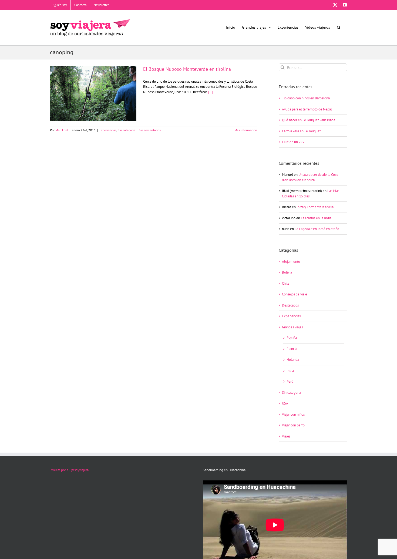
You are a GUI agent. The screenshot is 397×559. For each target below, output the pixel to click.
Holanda (293, 359)
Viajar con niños (293, 414)
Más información (245, 130)
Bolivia (287, 272)
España (292, 337)
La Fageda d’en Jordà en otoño (317, 229)
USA (285, 403)
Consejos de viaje (294, 294)
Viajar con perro (293, 425)
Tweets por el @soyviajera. (69, 470)
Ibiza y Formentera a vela (315, 207)
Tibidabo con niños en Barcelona (306, 98)
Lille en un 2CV (293, 142)
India (290, 370)
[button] (338, 27)
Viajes (286, 436)
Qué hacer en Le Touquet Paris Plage (308, 120)
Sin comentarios (150, 130)
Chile (286, 283)
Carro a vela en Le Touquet (301, 131)
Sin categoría (126, 130)
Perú (290, 381)
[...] (210, 92)
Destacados (290, 305)
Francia (292, 348)
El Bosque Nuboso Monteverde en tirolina (93, 89)
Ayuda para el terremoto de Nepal (307, 109)
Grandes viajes (292, 327)
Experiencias (107, 130)
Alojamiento (291, 261)
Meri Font (61, 130)
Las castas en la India (316, 218)
